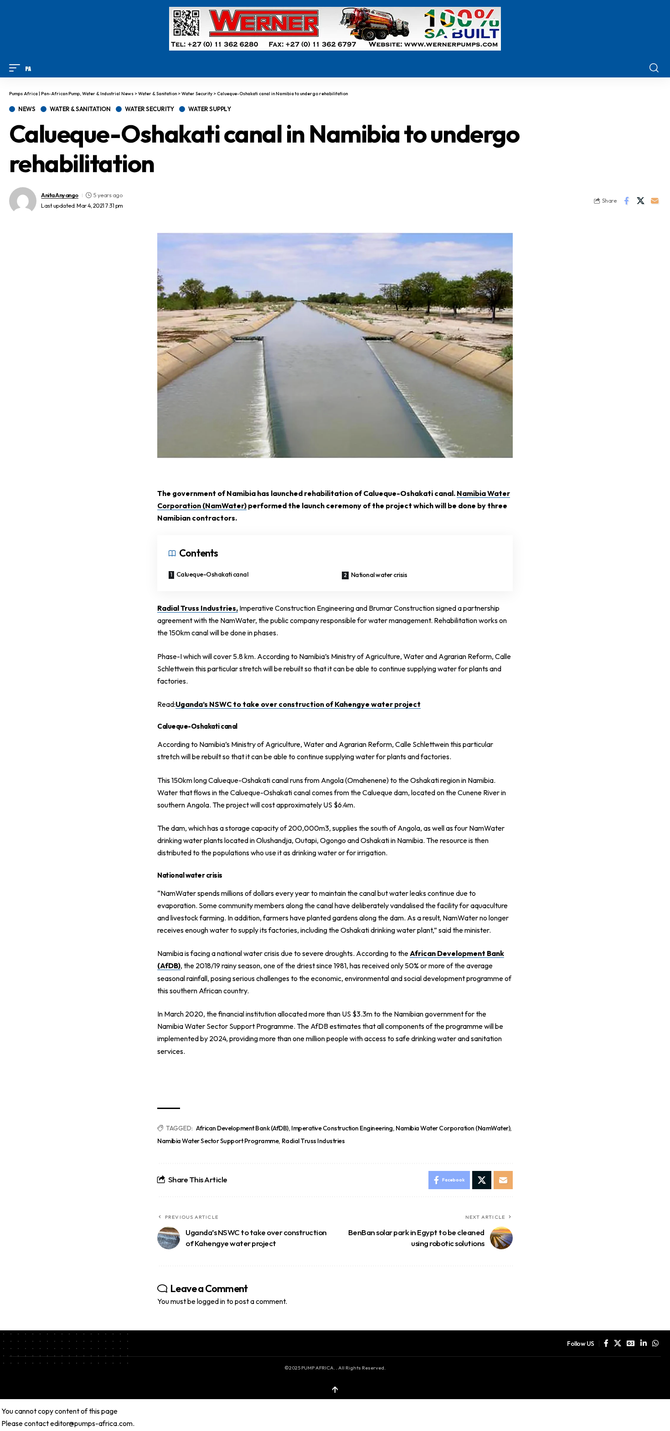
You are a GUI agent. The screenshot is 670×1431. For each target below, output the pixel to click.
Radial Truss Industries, (197, 608)
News (26, 109)
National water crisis (379, 575)
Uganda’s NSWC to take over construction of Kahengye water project (298, 704)
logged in (211, 1301)
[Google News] (630, 1343)
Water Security (149, 109)
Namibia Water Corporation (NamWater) (453, 1128)
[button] (17, 67)
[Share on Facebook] (626, 201)
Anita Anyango (59, 195)
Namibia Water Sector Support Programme (217, 1141)
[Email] (654, 201)
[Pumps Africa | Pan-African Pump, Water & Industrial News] (28, 67)
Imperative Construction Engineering (342, 1128)
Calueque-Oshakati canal (212, 574)
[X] (618, 1343)
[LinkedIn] (643, 1343)
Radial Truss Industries (313, 1141)
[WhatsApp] (655, 1343)
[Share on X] (640, 201)
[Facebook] (606, 1343)
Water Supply (209, 109)
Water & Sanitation (80, 109)
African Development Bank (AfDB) (242, 1128)
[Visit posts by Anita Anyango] (22, 201)
